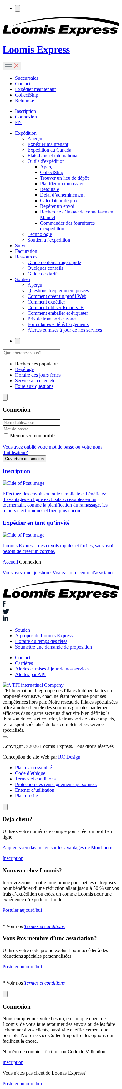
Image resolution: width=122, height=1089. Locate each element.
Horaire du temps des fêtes (41, 641)
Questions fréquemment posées (58, 290)
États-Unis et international (53, 155)
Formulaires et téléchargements (58, 324)
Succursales (26, 78)
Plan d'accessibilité (33, 767)
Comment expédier (46, 301)
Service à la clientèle (35, 380)
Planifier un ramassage (62, 183)
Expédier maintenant (35, 89)
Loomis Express (36, 49)
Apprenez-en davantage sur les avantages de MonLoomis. (60, 847)
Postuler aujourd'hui (22, 910)
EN (18, 122)
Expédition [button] (26, 133)
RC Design (69, 757)
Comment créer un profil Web (57, 296)
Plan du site (26, 795)
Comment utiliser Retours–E (56, 307)
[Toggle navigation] (12, 66)
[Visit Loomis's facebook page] (61, 605)
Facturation (26, 251)
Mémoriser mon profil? (32, 435)
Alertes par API (30, 674)
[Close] (5, 807)
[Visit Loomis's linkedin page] (61, 618)
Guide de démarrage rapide (54, 262)
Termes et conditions (35, 778)
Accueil (10, 562)
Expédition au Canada (49, 150)
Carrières (24, 663)
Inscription (25, 111)
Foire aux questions (34, 386)
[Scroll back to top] (5, 737)
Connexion (26, 116)
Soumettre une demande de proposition (53, 647)
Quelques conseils (45, 268)
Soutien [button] (22, 279)
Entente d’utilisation (34, 790)
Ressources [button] (26, 256)
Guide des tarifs (43, 273)
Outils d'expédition (46, 161)
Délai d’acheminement (62, 195)
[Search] (17, 8)
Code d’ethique (30, 773)
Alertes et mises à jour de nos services (65, 330)
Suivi (20, 245)
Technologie (40, 234)
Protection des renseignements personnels (56, 784)
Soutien (22, 630)
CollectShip (26, 95)
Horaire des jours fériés (38, 375)
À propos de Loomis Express (44, 635)
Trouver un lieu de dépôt (64, 178)
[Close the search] (5, 397)
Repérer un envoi (57, 206)
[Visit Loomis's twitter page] (61, 612)
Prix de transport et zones (52, 318)
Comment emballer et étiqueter (58, 313)
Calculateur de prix (59, 200)
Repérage (24, 369)
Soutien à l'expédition (49, 240)
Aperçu (35, 138)
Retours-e (24, 100)
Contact (22, 83)
